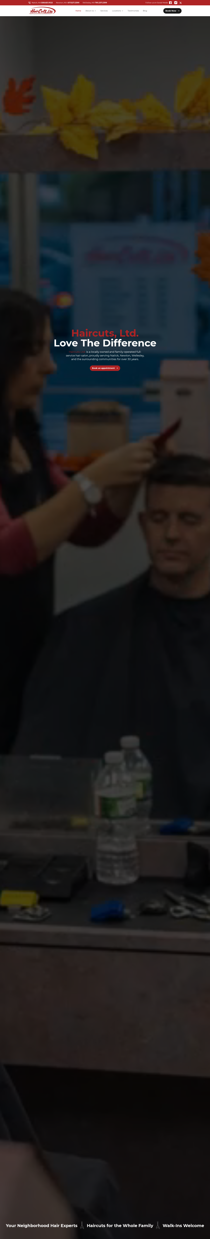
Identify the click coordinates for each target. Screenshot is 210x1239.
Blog (145, 11)
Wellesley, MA (95, 3)
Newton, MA (67, 3)
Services (104, 11)
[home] (43, 10)
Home (78, 11)
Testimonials (133, 11)
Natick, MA (42, 3)
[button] (90, 11)
